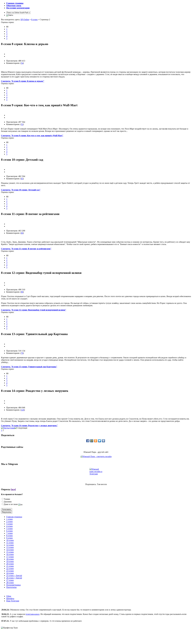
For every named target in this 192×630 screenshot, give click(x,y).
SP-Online (25, 19)
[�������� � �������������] (95, 440)
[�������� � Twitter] (99, 440)
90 (22, 292)
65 (22, 179)
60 (22, 233)
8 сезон (34, 19)
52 (22, 124)
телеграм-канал (32, 614)
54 (22, 63)
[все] (13, 489)
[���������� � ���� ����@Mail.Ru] (91, 440)
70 (22, 353)
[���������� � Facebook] (87, 440)
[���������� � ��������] (103, 440)
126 (22, 410)
